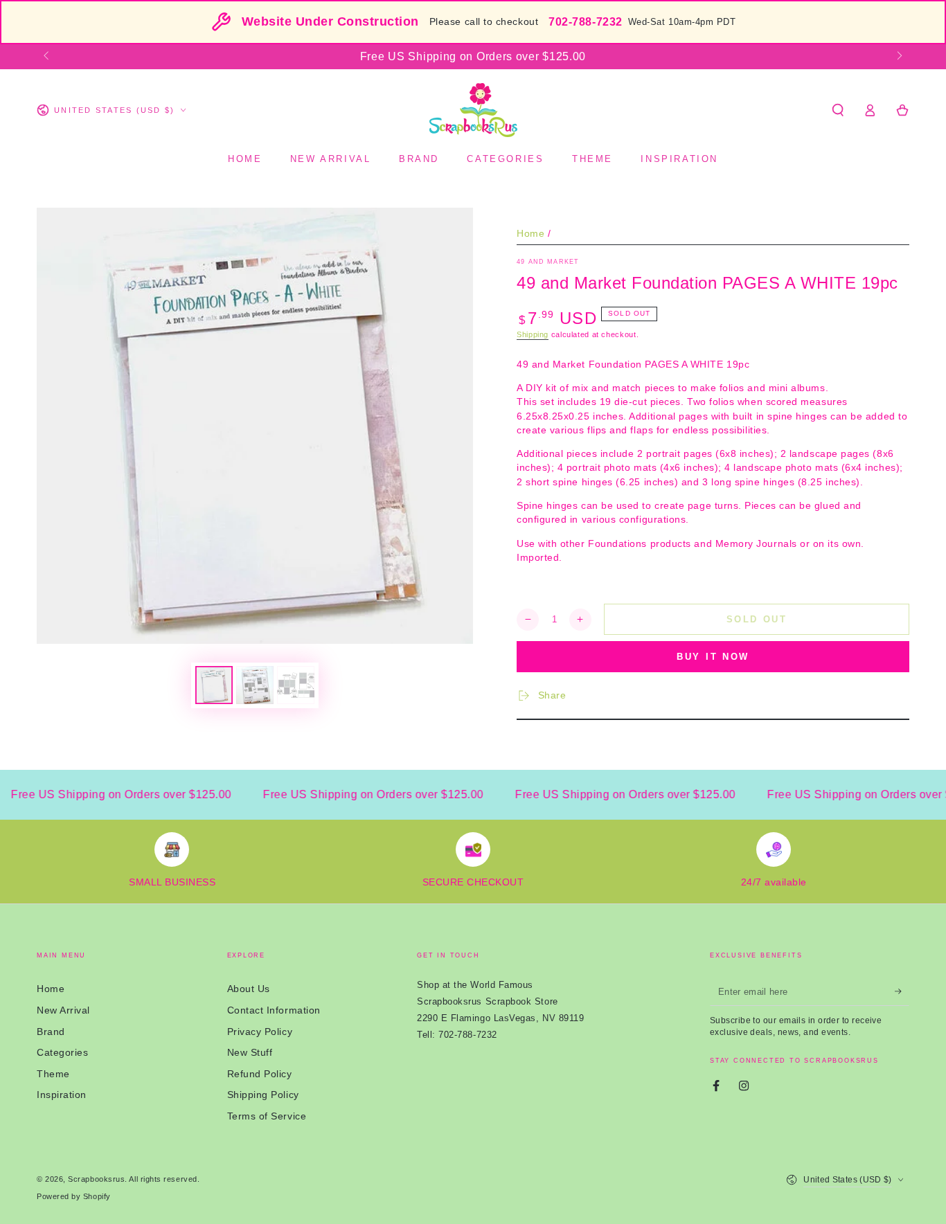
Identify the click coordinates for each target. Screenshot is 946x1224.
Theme (53, 1073)
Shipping (532, 334)
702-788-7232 (585, 22)
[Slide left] (47, 56)
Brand (51, 1031)
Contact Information (274, 1010)
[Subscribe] (902, 991)
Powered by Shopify (74, 1196)
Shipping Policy (263, 1094)
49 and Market (548, 261)
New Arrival (63, 1010)
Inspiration (62, 1094)
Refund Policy (259, 1073)
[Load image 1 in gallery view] (214, 685)
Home (530, 233)
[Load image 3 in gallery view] (295, 685)
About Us (248, 988)
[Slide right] (898, 56)
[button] (837, 110)
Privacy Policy (260, 1031)
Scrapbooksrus (96, 1179)
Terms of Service (267, 1116)
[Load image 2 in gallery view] (255, 685)
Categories (62, 1052)
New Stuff (250, 1052)
